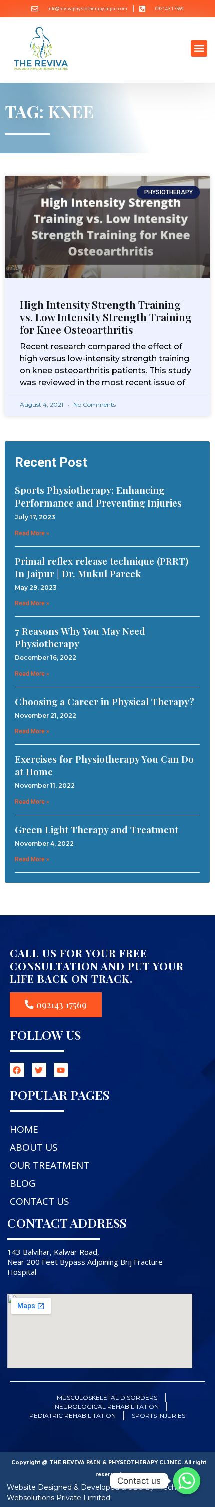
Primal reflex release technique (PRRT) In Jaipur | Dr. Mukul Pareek (101, 567)
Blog (23, 1183)
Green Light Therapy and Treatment (96, 829)
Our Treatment (50, 1165)
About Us (34, 1147)
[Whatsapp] (187, 1480)
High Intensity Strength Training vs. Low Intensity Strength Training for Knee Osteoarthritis (106, 316)
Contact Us (40, 1201)
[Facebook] (17, 1070)
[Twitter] (39, 1070)
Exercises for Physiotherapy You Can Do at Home (104, 765)
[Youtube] (61, 1070)
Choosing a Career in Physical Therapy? (104, 701)
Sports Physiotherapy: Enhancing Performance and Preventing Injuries (98, 496)
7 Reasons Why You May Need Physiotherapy (80, 637)
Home (24, 1129)
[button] (199, 48)
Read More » (32, 533)
